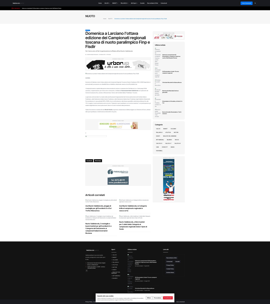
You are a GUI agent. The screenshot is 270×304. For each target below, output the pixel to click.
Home (100, 3)
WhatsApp (98, 160)
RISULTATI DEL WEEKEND (169, 136)
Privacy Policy (170, 265)
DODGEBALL (159, 150)
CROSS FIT (165, 147)
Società (142, 3)
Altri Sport (133, 3)
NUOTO (110, 18)
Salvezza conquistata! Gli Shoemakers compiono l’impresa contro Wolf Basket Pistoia (171, 56)
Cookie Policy (170, 269)
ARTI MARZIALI (160, 139)
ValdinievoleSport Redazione (92, 54)
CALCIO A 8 (177, 143)
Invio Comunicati (246, 3)
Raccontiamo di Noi (152, 3)
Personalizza (157, 298)
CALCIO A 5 (159, 143)
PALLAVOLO (124, 3)
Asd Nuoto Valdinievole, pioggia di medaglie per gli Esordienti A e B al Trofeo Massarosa (98, 208)
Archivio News (170, 272)
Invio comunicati (180, 301)
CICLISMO (173, 128)
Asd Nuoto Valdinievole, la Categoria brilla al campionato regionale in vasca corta (133, 208)
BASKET (114, 3)
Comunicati (164, 3)
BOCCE (177, 139)
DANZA (172, 147)
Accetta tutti (168, 298)
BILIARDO (169, 139)
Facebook (89, 160)
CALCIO (106, 3)
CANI (157, 147)
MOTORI (176, 132)
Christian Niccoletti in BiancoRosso (172, 82)
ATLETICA (168, 132)
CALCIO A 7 (168, 143)
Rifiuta (149, 298)
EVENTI (158, 136)
